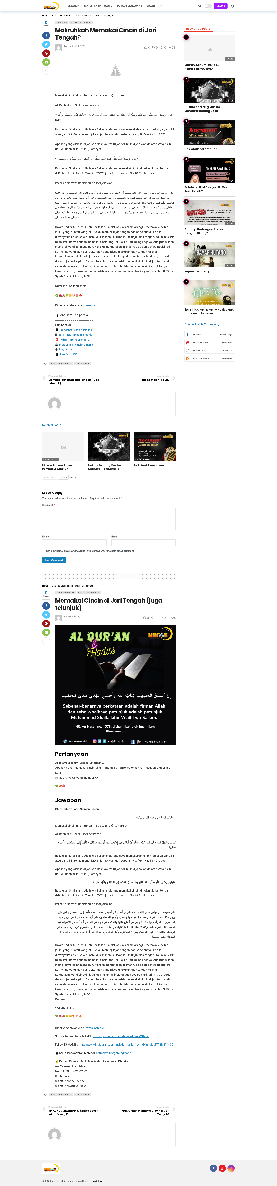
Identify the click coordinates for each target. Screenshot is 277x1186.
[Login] (232, 6)
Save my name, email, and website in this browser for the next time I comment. (90, 550)
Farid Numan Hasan (61, 363)
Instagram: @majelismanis (76, 344)
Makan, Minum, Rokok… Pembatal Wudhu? (58, 467)
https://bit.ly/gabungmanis (114, 1053)
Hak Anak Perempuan (149, 465)
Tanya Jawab (83, 363)
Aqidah (93, 460)
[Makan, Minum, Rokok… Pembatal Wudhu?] (63, 446)
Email (115, 536)
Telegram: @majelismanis (76, 329)
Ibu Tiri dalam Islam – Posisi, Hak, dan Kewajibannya (209, 311)
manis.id (90, 305)
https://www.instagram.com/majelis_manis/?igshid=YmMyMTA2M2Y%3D (126, 1044)
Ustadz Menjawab (81, 22)
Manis (54, 1181)
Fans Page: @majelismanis (75, 334)
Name (46, 536)
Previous (50, 477)
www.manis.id (95, 1028)
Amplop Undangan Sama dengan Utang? (203, 231)
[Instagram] (231, 1168)
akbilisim (98, 1181)
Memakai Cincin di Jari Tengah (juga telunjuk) (108, 604)
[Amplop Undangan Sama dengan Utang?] (209, 212)
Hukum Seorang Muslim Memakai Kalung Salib (104, 467)
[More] (161, 6)
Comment (48, 504)
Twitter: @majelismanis (74, 339)
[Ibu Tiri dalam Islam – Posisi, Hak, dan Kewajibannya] (209, 292)
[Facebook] (213, 1168)
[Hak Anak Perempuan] (155, 446)
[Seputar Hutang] (209, 254)
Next (62, 477)
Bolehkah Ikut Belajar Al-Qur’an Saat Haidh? (208, 189)
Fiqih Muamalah (144, 460)
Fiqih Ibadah (50, 460)
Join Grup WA (68, 354)
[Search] (199, 6)
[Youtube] (222, 1168)
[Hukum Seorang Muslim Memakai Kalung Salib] (109, 446)
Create (221, 6)
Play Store (65, 349)
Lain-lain (62, 22)
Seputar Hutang (196, 271)
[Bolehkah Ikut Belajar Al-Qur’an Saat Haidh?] (209, 170)
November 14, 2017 (75, 46)
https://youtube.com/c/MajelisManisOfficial (121, 1036)
